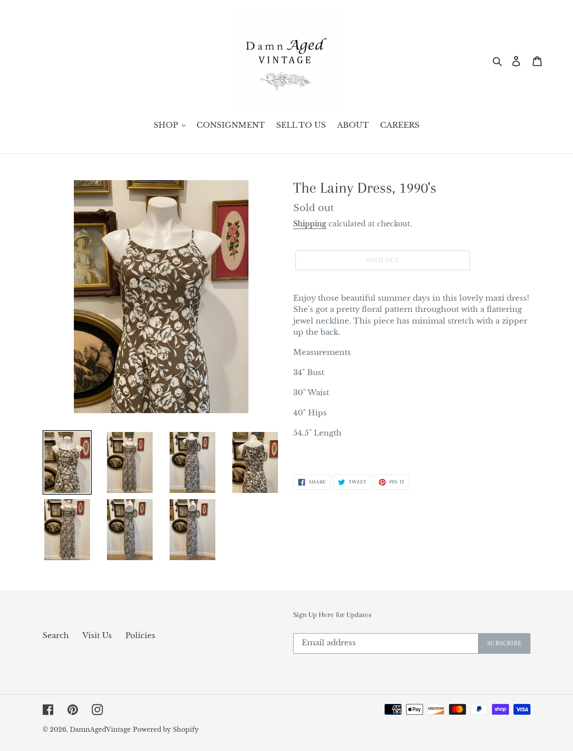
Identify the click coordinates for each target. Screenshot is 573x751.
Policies (140, 635)
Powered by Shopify (166, 729)
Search (56, 635)
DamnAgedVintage (100, 729)
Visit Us (97, 635)
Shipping (309, 223)
